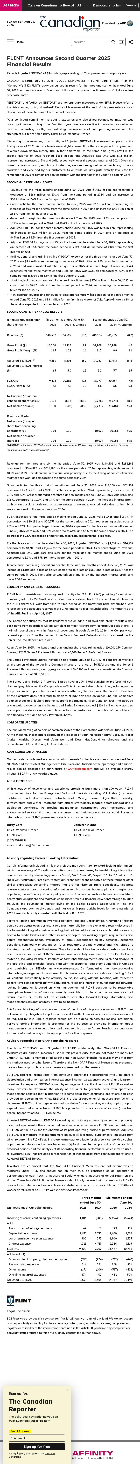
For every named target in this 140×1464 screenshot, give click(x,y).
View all (131, 5)
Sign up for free (37, 1446)
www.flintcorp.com (80, 768)
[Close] (66, 1390)
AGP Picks (11, 5)
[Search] (113, 42)
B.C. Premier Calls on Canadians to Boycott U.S (44, 5)
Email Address (20, 1431)
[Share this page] (130, 41)
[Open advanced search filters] (121, 42)
